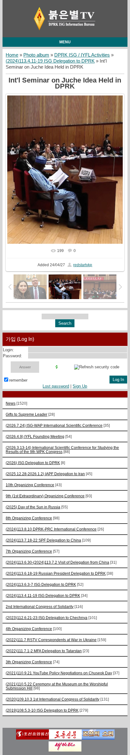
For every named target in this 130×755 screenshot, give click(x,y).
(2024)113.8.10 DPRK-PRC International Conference (51, 529)
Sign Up (80, 386)
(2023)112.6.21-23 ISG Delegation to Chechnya (46, 618)
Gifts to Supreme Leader (26, 414)
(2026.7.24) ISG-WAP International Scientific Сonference (54, 425)
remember (18, 380)
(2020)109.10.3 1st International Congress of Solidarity (52, 699)
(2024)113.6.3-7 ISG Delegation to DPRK (41, 584)
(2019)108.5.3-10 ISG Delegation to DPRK (42, 710)
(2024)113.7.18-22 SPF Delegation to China (43, 540)
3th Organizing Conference (29, 662)
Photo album (36, 55)
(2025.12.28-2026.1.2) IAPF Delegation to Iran (45, 474)
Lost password (56, 386)
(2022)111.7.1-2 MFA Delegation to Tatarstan (44, 651)
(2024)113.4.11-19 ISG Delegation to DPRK (50, 61)
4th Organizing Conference (29, 629)
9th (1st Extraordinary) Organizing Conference (45, 496)
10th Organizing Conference (30, 485)
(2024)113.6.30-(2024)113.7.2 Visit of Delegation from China (57, 562)
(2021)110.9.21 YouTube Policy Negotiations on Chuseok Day (59, 673)
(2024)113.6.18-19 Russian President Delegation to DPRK (56, 573)
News (10, 403)
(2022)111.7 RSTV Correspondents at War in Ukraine (51, 640)
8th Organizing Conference (29, 518)
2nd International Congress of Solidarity (40, 607)
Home (12, 55)
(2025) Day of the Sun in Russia (33, 507)
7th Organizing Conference (29, 551)
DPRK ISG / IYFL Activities (82, 55)
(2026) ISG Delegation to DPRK (33, 463)
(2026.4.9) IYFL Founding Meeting (35, 436)
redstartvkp (82, 265)
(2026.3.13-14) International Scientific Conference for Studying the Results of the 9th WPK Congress (62, 449)
